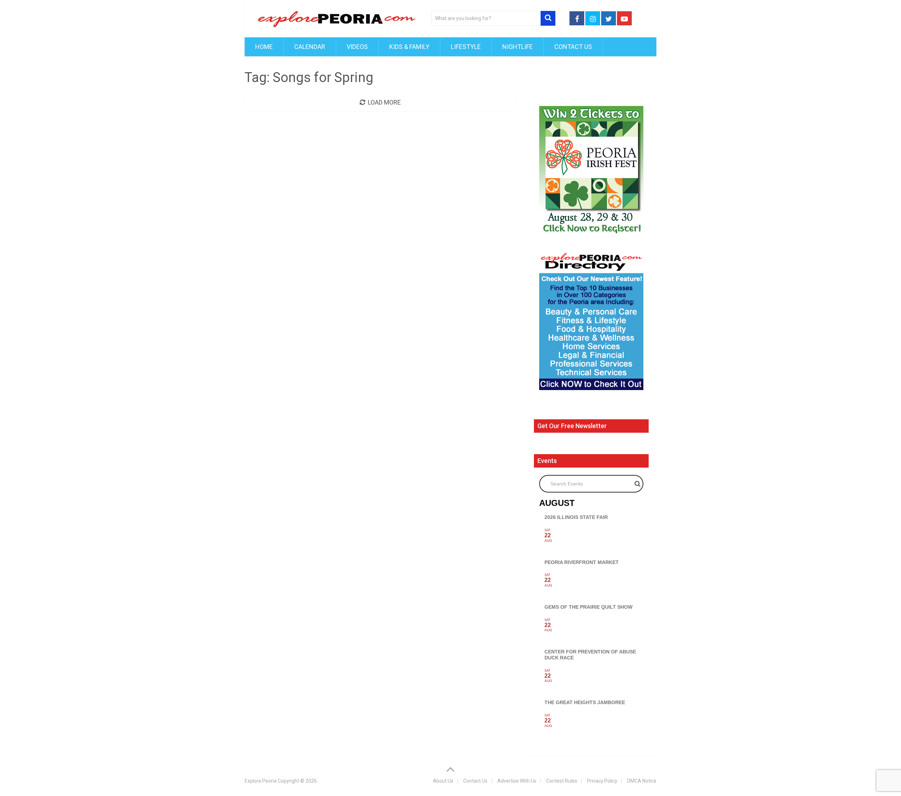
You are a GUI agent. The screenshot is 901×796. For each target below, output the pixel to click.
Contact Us (573, 46)
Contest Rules (561, 781)
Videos (357, 46)
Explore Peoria (261, 781)
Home (264, 46)
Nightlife (517, 46)
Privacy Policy (602, 781)
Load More (384, 102)
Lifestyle (466, 46)
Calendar (309, 46)
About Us (443, 781)
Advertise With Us (516, 781)
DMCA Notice (641, 781)
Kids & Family (409, 46)
